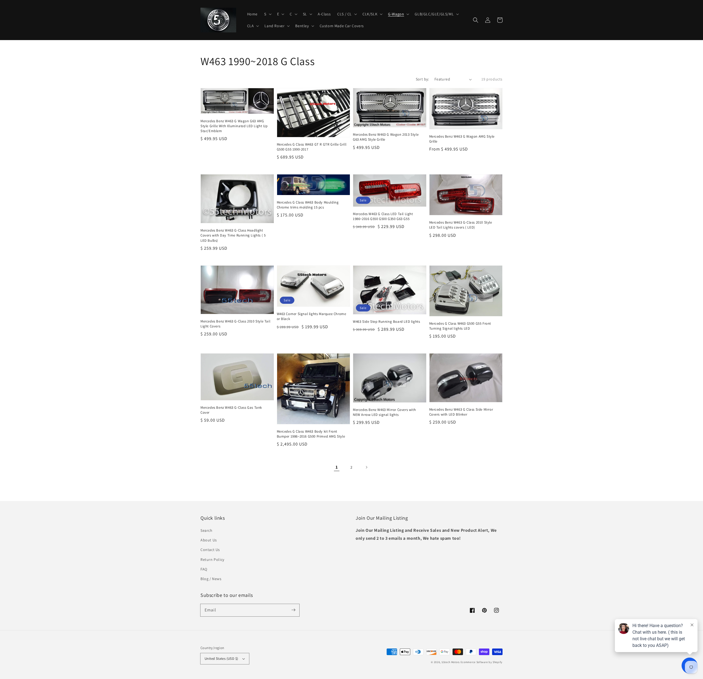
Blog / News (211, 578)
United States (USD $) (221, 658)
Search (206, 530)
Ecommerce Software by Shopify (482, 662)
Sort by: (422, 79)
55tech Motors (451, 662)
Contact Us (210, 549)
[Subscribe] (293, 610)
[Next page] (366, 467)
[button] (476, 20)
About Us (208, 540)
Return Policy (212, 559)
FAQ (203, 569)
